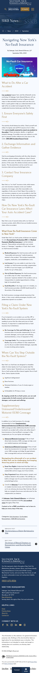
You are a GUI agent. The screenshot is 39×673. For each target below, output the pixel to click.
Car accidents (6, 95)
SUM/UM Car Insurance (18, 519)
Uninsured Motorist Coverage (15, 439)
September (25, 31)
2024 (16, 31)
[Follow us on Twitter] (7, 625)
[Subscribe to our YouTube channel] (20, 625)
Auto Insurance (14, 516)
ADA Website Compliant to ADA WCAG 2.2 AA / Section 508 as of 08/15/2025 (21, 656)
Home (3, 609)
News (9, 31)
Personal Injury (6, 519)
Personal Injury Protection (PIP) (17, 240)
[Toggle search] (5, 9)
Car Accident (23, 516)
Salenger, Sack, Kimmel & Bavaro (14, 498)
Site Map (5, 669)
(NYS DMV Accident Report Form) (17, 139)
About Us (5, 613)
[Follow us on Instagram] (12, 625)
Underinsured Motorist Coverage (16, 447)
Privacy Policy (33, 662)
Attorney (15, 484)
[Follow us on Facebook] (3, 625)
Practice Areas (6, 611)
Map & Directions (7, 597)
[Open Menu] (32, 9)
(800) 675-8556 (13, 9)
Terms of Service (8, 663)
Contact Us (5, 615)
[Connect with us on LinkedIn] (16, 625)
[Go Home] (3, 31)
